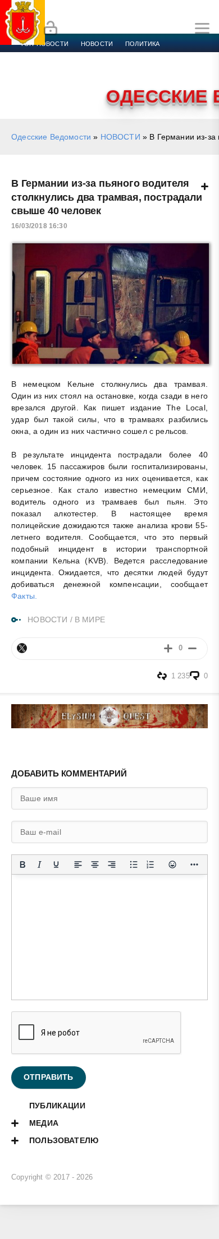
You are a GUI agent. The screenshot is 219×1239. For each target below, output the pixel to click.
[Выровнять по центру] (94, 864)
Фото (29, 84)
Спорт (124, 57)
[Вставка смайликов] (172, 864)
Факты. (24, 595)
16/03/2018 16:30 (39, 226)
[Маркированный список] (133, 864)
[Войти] (50, 28)
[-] (192, 648)
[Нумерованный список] (150, 864)
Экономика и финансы (60, 57)
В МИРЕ (90, 619)
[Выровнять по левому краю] (78, 864)
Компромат (138, 70)
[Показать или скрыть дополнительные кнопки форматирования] (194, 864)
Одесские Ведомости (51, 136)
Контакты (69, 84)
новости (97, 43)
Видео (182, 70)
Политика (142, 43)
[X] (22, 648)
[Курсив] (39, 864)
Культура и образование (63, 70)
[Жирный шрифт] (22, 864)
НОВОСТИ (120, 136)
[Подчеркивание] (56, 864)
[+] (168, 648)
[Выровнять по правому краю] (111, 864)
